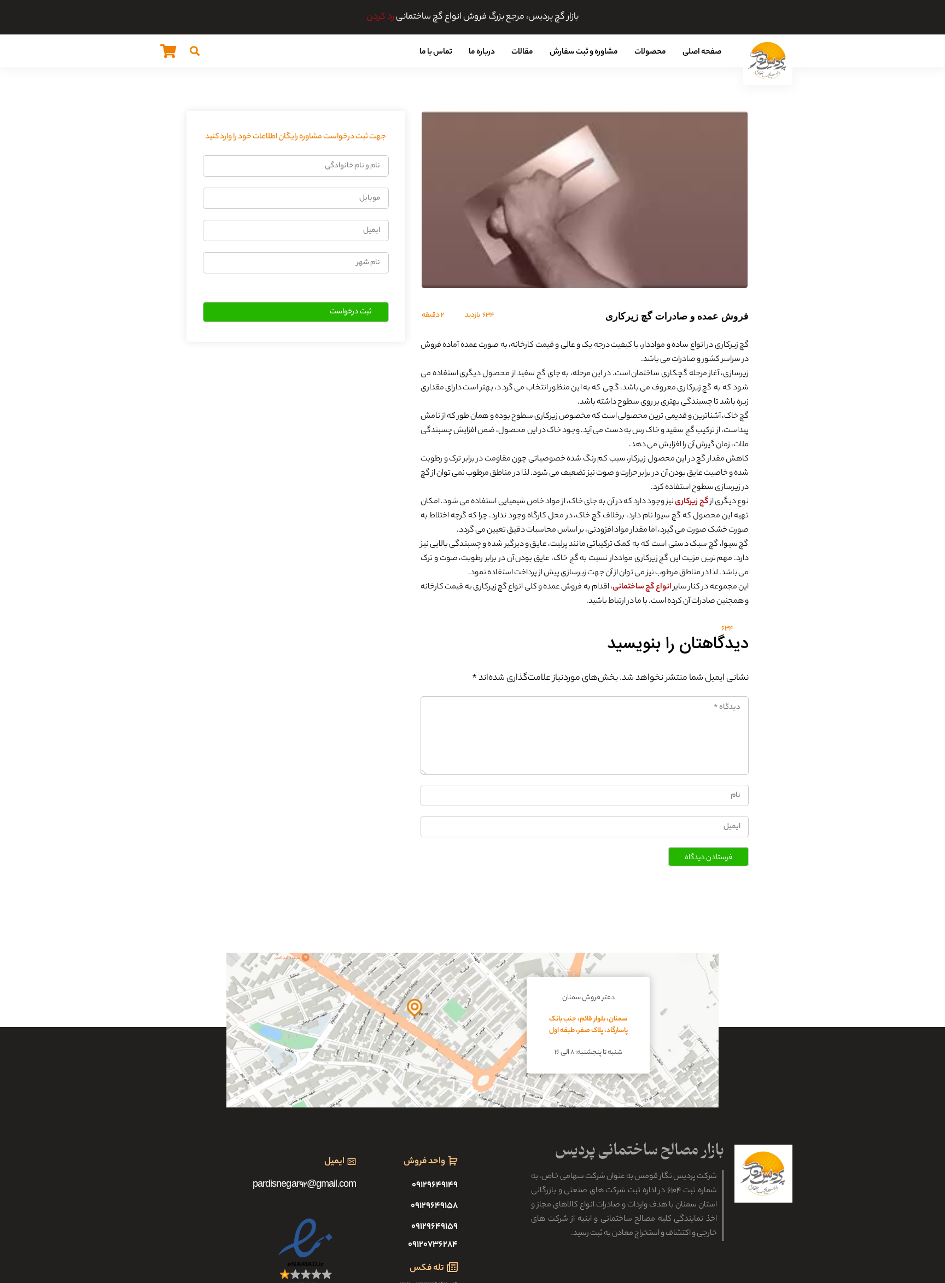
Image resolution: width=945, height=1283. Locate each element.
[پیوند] (767, 60)
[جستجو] (195, 51)
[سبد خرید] (168, 50)
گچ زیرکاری (691, 502)
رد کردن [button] (380, 17)
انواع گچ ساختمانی (642, 587)
